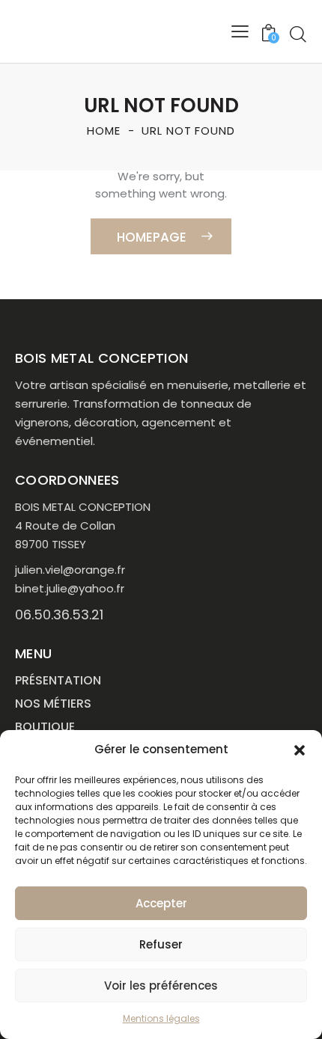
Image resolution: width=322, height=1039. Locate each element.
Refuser (161, 944)
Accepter (161, 903)
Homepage (151, 237)
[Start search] (297, 34)
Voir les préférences (161, 985)
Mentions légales (161, 1018)
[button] (299, 750)
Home (104, 130)
